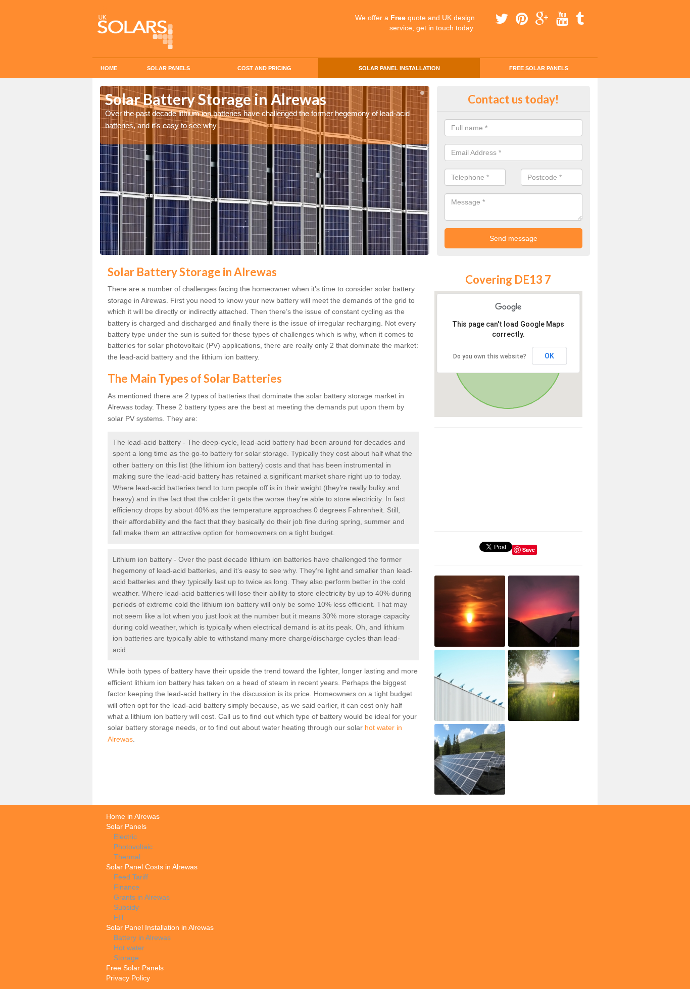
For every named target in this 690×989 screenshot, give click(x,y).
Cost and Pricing (264, 68)
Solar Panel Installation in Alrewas (160, 927)
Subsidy (126, 907)
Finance (126, 887)
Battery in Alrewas (142, 937)
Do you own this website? (489, 356)
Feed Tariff (131, 877)
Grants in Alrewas (142, 897)
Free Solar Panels (538, 68)
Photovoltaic (133, 847)
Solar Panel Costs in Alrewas (152, 867)
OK (549, 356)
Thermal (127, 857)
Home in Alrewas (133, 816)
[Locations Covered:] (105, 8)
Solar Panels (168, 68)
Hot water (129, 948)
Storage (126, 958)
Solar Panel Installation (399, 68)
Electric (125, 836)
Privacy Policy (128, 978)
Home (109, 68)
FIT (119, 917)
